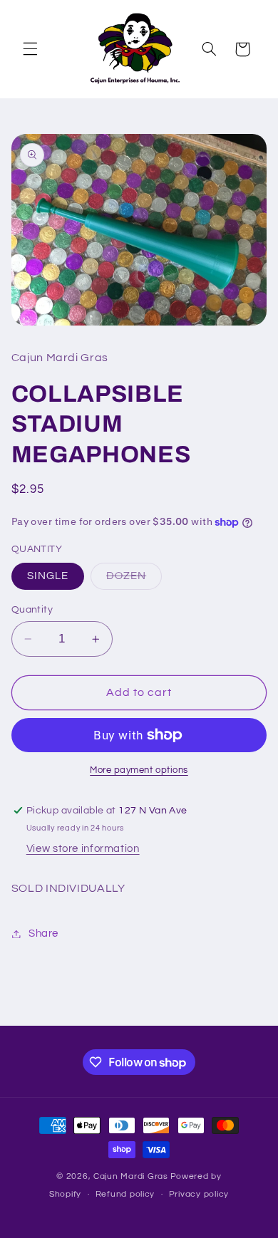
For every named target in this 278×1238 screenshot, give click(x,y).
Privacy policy (199, 1194)
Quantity (32, 610)
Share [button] (43, 933)
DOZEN (134, 580)
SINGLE (47, 576)
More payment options (139, 770)
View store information (83, 848)
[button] (30, 49)
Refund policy (125, 1194)
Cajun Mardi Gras (130, 1176)
